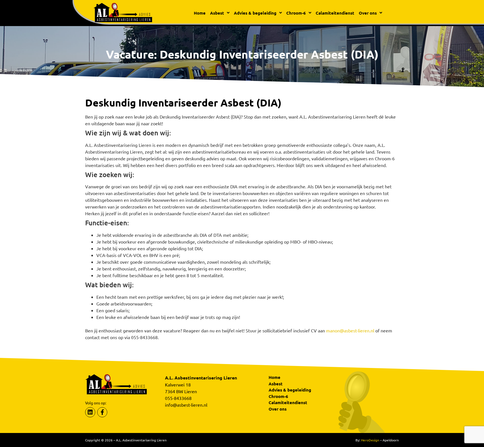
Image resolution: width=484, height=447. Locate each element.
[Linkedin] (90, 412)
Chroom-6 (278, 396)
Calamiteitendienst (335, 13)
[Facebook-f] (102, 412)
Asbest (276, 383)
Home (200, 13)
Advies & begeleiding (290, 390)
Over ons (278, 409)
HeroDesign (370, 440)
